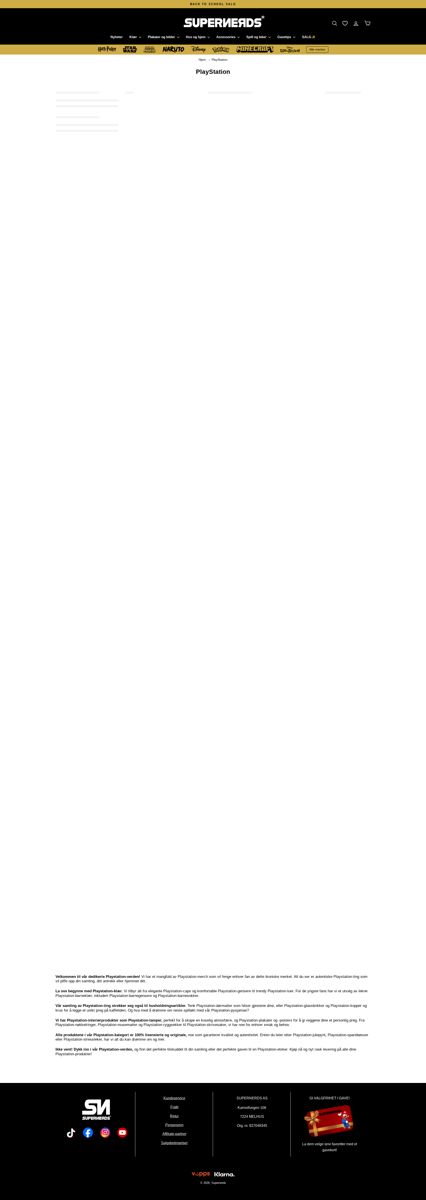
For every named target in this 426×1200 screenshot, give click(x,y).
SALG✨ (309, 37)
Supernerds (218, 1182)
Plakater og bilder (162, 37)
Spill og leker (256, 37)
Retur (174, 1116)
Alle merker (317, 49)
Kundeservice (174, 1098)
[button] (335, 23)
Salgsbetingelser (174, 1143)
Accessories (226, 37)
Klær (133, 37)
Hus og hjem (196, 37)
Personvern (174, 1125)
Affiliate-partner (174, 1134)
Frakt (174, 1107)
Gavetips (284, 37)
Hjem (202, 59)
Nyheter (116, 37)
